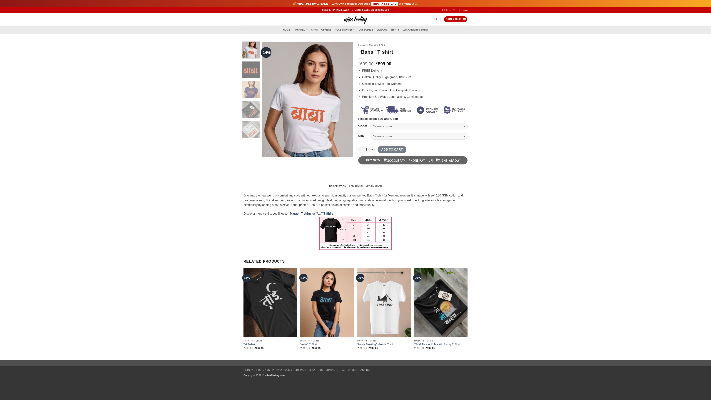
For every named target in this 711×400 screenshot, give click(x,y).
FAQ (343, 370)
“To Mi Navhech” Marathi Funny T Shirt (437, 344)
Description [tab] (337, 186)
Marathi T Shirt (377, 45)
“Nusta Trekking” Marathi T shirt (376, 344)
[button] (465, 10)
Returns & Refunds (256, 370)
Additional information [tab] (365, 186)
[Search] (436, 19)
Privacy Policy (282, 370)
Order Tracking (359, 370)
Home (286, 29)
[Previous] (268, 99)
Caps (314, 29)
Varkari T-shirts (388, 29)
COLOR (362, 125)
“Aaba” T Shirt (308, 344)
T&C (320, 370)
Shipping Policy (305, 370)
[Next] (346, 99)
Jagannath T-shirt (415, 29)
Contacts (332, 370)
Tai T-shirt (249, 344)
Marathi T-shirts (301, 213)
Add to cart (392, 149)
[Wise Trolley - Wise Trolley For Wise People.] (355, 19)
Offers (326, 29)
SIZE (361, 136)
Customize (366, 29)
